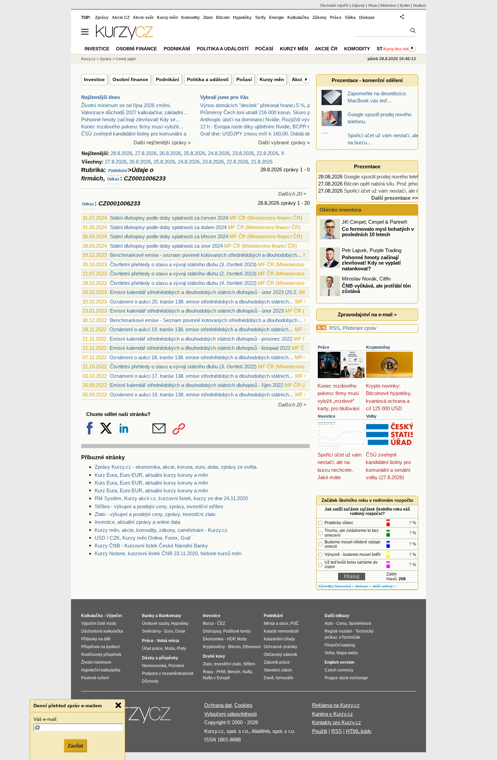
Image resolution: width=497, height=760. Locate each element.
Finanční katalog (340, 645)
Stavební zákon (278, 670)
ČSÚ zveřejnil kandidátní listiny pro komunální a (133, 134)
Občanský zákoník (280, 654)
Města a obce (276, 623)
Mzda (170, 648)
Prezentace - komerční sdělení (367, 80)
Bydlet (405, 5)
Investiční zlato (227, 664)
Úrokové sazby (155, 623)
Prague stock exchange (346, 678)
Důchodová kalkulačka (102, 631)
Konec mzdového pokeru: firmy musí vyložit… (132, 126)
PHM (221, 671)
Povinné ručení (95, 678)
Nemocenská (154, 665)
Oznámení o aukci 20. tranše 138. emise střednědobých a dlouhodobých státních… (202, 301)
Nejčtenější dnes (100, 97)
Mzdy (242, 639)
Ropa (208, 671)
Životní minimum (96, 662)
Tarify (260, 17)
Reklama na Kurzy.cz (336, 705)
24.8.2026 (219, 153)
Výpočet (114, 615)
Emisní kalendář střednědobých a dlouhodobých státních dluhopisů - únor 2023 (197, 311)
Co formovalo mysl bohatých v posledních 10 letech (378, 231)
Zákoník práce (277, 662)
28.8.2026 (121, 153)
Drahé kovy (214, 656)
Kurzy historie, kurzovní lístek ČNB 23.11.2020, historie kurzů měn (168, 553)
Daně (269, 678)
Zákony (319, 17)
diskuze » (363, 586)
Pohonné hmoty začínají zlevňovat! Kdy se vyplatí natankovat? (371, 262)
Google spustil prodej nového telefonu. (386, 176)
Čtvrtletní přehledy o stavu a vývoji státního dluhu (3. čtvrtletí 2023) (183, 264)
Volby (371, 416)
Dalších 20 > (292, 194)
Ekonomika (213, 639)
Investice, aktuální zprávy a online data (137, 522)
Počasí (244, 79)
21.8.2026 (262, 162)
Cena (341, 623)
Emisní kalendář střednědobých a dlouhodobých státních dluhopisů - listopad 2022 (200, 348)
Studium (419, 5)
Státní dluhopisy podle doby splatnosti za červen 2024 (169, 218)
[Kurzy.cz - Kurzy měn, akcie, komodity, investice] (124, 38)
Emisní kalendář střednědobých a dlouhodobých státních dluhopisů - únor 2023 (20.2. (204, 292)
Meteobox (388, 5)
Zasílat (75, 745)
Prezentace (367, 166)
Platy (181, 648)
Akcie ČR (326, 48)
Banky (148, 615)
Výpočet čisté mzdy (98, 623)
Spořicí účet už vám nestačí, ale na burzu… (392, 191)
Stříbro (249, 664)
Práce (323, 347)
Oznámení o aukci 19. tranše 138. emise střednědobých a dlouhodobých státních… (201, 329)
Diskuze (367, 17)
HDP (231, 639)
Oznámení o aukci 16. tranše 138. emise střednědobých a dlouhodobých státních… (202, 394)
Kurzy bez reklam (399, 49)
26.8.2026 (170, 153)
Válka (350, 17)
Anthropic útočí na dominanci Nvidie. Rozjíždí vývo (256, 119)
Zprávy (102, 17)
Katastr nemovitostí (281, 631)
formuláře (284, 678)
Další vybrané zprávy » (284, 142)
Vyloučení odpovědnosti (230, 714)
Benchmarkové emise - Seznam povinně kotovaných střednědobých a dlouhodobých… (206, 320)
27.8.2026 (146, 153)
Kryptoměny (378, 347)
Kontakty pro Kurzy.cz (336, 722)
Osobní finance (130, 79)
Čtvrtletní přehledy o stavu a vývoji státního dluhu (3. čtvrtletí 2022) (183, 366)
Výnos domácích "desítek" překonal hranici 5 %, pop (257, 105)
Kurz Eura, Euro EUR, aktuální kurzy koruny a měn (151, 475)
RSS (334, 328)
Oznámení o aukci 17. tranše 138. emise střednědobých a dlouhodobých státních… (202, 376)
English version (339, 662)
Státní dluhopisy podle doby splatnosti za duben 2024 (168, 227)
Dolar (180, 631)
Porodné (176, 665)
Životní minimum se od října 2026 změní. (126, 105)
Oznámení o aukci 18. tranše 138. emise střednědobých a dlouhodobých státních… (201, 357)
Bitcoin (223, 17)
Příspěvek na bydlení (100, 646)
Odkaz (113, 179)
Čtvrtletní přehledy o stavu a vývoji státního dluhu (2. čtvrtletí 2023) (183, 273)
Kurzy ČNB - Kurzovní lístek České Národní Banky (151, 545)
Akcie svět (143, 17)
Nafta (247, 671)
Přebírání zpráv (359, 328)
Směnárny (151, 631)
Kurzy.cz (88, 59)
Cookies (243, 705)
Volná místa (168, 640)
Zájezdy (358, 5)
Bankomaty (170, 615)
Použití (319, 731)
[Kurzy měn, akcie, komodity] (136, 717)
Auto (329, 623)
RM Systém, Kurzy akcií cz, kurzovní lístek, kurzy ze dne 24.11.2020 (171, 498)
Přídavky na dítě (96, 639)
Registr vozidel (338, 631)
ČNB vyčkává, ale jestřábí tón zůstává (376, 288)
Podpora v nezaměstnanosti (167, 673)
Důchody (150, 681)
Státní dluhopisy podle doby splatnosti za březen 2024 (169, 236)
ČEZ (221, 623)
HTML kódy (359, 731)
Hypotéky (242, 17)
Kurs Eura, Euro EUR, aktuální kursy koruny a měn (151, 483)
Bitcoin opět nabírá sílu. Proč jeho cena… (389, 184)
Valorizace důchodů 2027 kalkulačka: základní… (134, 112)
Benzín (234, 671)
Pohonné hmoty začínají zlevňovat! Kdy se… (131, 119)
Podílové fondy (237, 631)
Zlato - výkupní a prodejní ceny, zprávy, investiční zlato (155, 514)
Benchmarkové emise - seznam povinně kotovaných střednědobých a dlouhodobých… (206, 255)
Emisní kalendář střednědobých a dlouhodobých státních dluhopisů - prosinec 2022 (201, 339)
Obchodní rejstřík (334, 5)
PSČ (294, 623)
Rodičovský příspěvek (101, 654)
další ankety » (384, 586)
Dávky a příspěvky (160, 658)
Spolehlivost (360, 623)
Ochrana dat (218, 705)
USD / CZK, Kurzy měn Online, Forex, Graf (142, 538)
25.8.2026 (194, 153)
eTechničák (349, 637)
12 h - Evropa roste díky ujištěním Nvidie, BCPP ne (256, 126)
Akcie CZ (120, 17)
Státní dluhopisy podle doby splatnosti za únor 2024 (166, 246)
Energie (276, 17)
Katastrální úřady (279, 639)
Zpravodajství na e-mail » (367, 314)
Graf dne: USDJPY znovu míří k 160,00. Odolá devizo (260, 134)
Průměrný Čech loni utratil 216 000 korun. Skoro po (256, 112)
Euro (168, 631)
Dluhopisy (212, 631)
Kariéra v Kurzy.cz (332, 714)
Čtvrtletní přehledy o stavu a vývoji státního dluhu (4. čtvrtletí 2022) (183, 283)
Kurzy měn (272, 79)
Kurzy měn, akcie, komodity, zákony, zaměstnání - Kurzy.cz (161, 530)
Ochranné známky (280, 646)
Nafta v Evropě (216, 678)
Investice (94, 79)
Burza (208, 623)
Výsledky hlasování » (336, 586)
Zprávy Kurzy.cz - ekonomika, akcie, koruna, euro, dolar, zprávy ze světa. (176, 467)
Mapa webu (347, 653)
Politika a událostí (208, 79)
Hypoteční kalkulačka (100, 670)
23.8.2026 (243, 153)
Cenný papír (126, 59)
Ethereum (252, 646)
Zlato (208, 17)
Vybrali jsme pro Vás (224, 97)
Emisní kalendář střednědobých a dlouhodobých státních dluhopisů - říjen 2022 (196, 385)
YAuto (372, 5)
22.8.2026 (267, 153)
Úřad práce (152, 648)
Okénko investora (339, 210)
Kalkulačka (298, 17)
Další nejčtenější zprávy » (162, 142)
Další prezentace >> (394, 198)
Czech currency (339, 670)
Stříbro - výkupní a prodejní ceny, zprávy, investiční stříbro (159, 506)
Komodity (190, 17)
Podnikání (167, 79)
